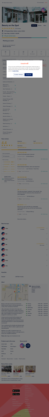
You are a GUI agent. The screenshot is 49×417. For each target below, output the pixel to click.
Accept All (28, 74)
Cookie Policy (15, 71)
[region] (24, 69)
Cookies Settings (18, 74)
